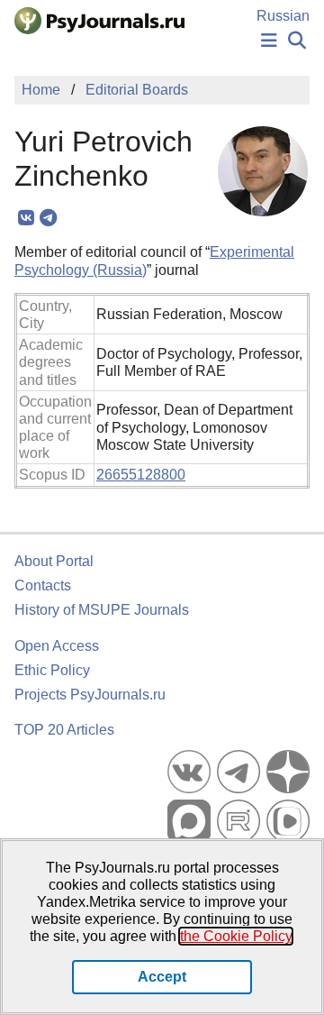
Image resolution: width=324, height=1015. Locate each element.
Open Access (56, 646)
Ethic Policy (52, 670)
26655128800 (140, 474)
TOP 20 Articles (64, 729)
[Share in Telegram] (48, 218)
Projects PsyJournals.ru (90, 694)
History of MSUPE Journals (101, 609)
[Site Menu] (269, 41)
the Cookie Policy (236, 936)
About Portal (54, 561)
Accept (162, 976)
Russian (283, 15)
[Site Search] (297, 41)
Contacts (42, 585)
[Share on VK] (25, 218)
